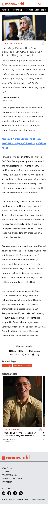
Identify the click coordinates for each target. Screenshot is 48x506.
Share (13, 351)
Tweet (23, 351)
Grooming (17, 9)
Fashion (5, 9)
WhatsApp (35, 351)
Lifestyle (29, 9)
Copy (37, 354)
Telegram (16, 354)
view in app (40, 9)
